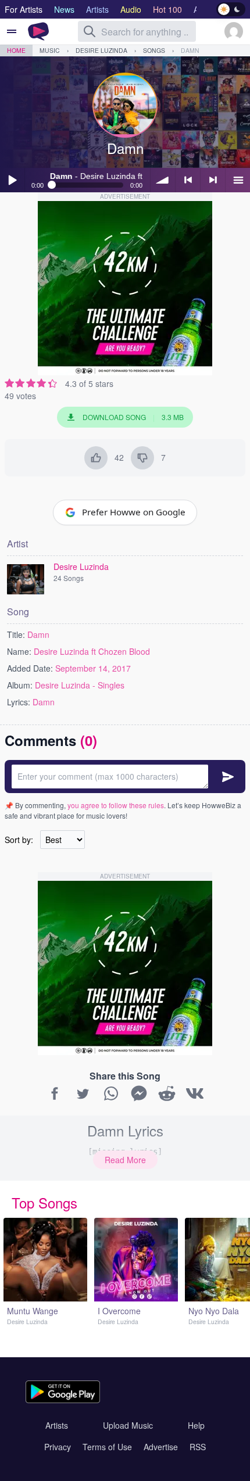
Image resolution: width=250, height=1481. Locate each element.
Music (50, 50)
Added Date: (30, 668)
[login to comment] (125, 776)
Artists (56, 1425)
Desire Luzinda (101, 50)
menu (238, 180)
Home (16, 50)
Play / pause (12, 180)
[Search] (90, 31)
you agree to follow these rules (115, 805)
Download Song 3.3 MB (133, 417)
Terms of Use (107, 1447)
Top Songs (44, 1202)
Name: (19, 651)
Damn (190, 50)
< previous (188, 180)
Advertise (161, 1447)
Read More (125, 1160)
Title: (16, 634)
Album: (20, 685)
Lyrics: (18, 702)
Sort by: (19, 839)
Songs (154, 50)
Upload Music (128, 1425)
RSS (198, 1447)
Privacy (57, 1447)
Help (196, 1425)
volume (163, 180)
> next (213, 180)
